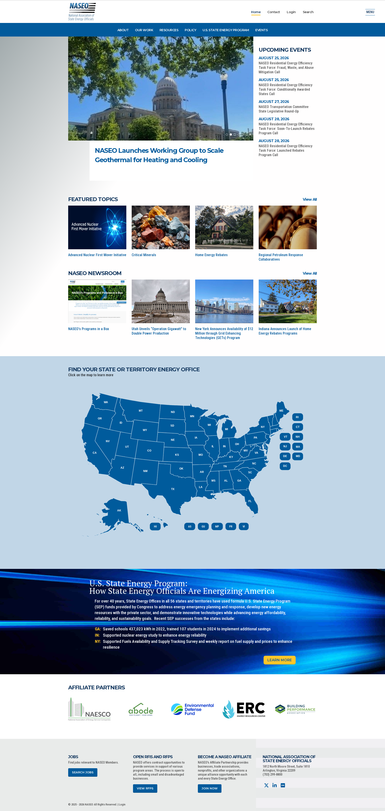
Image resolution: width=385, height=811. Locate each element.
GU (203, 526)
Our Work (144, 30)
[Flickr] (283, 785)
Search (308, 12)
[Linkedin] (274, 785)
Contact (273, 12)
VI (244, 526)
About (123, 30)
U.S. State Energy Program (226, 30)
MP (217, 526)
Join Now (210, 788)
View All (310, 199)
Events (261, 30)
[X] (266, 785)
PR (230, 526)
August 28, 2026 (274, 119)
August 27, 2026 (274, 102)
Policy (190, 30)
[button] (227, 134)
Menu (370, 12)
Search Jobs (83, 772)
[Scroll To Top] (377, 806)
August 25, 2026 (274, 58)
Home (255, 12)
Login (291, 12)
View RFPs (145, 788)
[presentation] (71, 709)
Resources (169, 30)
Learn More (279, 660)
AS (189, 526)
